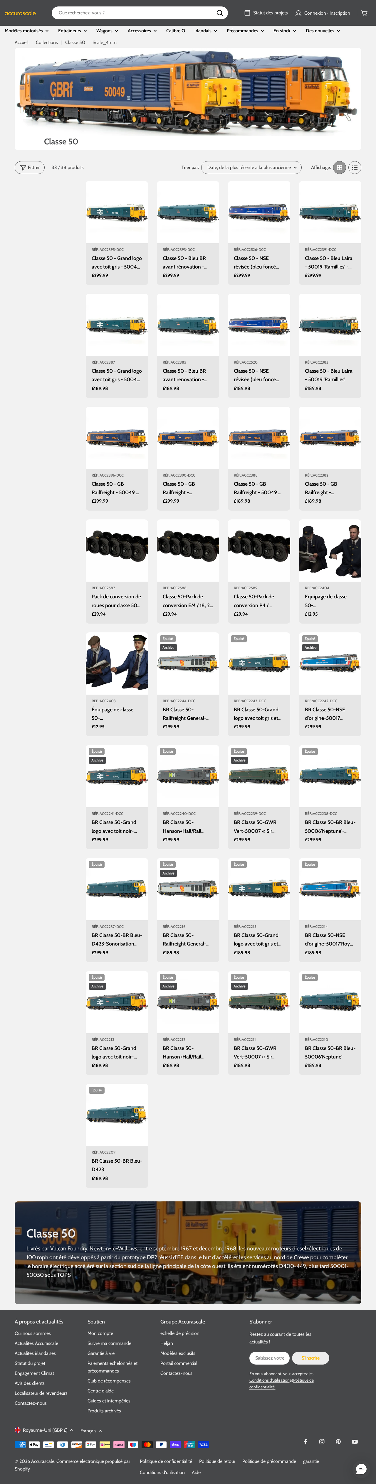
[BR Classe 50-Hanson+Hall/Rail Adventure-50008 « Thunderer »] (188, 1002)
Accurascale (42, 1461)
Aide (196, 1472)
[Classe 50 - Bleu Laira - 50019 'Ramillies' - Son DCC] (330, 212)
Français (88, 1431)
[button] (361, 1469)
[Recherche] (219, 12)
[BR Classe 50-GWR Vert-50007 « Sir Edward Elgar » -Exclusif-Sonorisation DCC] (259, 776)
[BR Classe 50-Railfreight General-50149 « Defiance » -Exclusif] (188, 889)
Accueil (21, 42)
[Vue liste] (354, 167)
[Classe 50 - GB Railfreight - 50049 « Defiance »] (259, 438)
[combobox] (140, 12)
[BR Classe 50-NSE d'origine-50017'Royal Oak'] (330, 889)
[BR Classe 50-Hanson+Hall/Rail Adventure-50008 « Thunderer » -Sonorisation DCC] (188, 776)
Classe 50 (75, 42)
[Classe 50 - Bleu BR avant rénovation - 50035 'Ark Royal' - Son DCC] (188, 212)
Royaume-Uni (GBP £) (45, 1430)
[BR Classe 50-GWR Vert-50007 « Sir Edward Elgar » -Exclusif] (259, 1002)
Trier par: (190, 167)
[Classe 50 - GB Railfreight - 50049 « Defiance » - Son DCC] (117, 438)
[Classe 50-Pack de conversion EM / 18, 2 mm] (188, 550)
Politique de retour (217, 1461)
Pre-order (117, 235)
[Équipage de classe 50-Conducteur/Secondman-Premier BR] (117, 663)
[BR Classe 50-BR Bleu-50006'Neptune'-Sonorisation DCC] (330, 776)
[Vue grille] (339, 167)
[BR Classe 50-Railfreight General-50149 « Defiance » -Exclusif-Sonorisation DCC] (188, 663)
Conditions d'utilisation (269, 1380)
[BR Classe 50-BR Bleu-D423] (117, 1115)
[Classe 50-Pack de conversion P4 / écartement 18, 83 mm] (259, 550)
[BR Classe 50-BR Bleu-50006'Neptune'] (330, 1002)
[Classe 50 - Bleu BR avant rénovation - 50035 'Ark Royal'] (188, 325)
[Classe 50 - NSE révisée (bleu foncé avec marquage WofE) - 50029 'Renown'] (259, 325)
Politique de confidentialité (166, 1461)
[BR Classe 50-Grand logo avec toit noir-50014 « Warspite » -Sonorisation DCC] (117, 776)
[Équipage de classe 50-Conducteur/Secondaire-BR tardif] (330, 550)
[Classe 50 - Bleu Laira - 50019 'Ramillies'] (330, 325)
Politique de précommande (269, 1461)
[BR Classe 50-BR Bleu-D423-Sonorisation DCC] (117, 889)
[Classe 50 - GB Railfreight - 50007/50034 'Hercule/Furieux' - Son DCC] (188, 438)
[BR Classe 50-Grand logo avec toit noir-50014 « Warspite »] (117, 1002)
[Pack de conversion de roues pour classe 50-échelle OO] (117, 550)
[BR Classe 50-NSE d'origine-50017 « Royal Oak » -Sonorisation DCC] (330, 663)
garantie (311, 1461)
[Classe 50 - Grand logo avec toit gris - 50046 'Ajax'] (117, 325)
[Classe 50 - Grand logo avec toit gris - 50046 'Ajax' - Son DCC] (117, 212)
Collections (47, 42)
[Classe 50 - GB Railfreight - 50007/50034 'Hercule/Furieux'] (330, 438)
